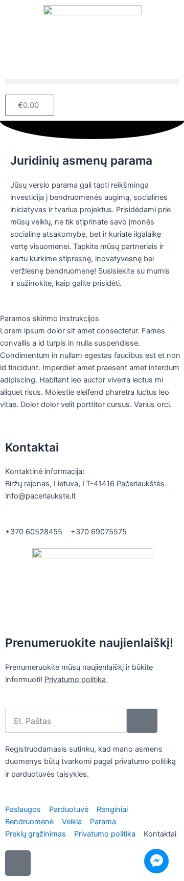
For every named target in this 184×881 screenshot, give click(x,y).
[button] (92, 81)
